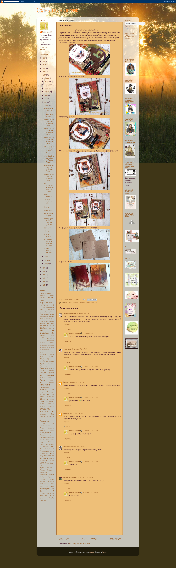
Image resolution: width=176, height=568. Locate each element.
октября (47, 85)
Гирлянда (42, 319)
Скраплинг (51, 442)
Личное (43, 373)
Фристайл (51, 477)
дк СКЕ (49, 326)
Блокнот (51, 312)
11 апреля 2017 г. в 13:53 (79, 349)
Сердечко (51, 437)
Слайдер (42, 444)
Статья (46, 453)
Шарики (46, 484)
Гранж (48, 319)
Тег (41, 463)
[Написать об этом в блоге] (90, 300)
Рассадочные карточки (47, 435)
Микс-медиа (68, 303)
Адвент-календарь (45, 293)
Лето (46, 368)
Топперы (47, 463)
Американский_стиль (46, 303)
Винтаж (52, 314)
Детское (42, 323)
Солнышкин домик (58, 10)
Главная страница (89, 539)
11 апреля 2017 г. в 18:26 (76, 382)
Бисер (46, 312)
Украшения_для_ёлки (46, 468)
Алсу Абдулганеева (69, 314)
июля (46, 95)
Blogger (104, 552)
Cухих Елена (67, 349)
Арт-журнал (44, 305)
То (43, 463)
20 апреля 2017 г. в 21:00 (90, 493)
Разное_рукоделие (45, 433)
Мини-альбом (44, 387)
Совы (96, 303)
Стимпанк (51, 456)
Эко (53, 489)
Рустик (47, 437)
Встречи (46, 316)
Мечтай (46, 231)
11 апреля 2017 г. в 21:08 (90, 398)
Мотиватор (43, 390)
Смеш (46, 444)
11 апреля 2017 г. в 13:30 (90, 333)
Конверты (51, 357)
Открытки (76, 303)
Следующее (63, 539)
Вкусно (42, 316)
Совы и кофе (48, 228)
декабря (47, 78)
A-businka (66, 447)
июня (46, 99)
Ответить (66, 325)
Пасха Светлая (48, 210)
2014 (44, 275)
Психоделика (51, 428)
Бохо (41, 314)
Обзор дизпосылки (47, 397)
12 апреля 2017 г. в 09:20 (75, 413)
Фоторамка (43, 472)
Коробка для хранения (47, 361)
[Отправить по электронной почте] (88, 300)
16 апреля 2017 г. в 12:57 (90, 462)
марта (47, 257)
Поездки (42, 428)
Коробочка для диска (47, 363)
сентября (48, 88)
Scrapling (51, 498)
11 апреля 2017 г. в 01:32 (84, 314)
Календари (43, 354)
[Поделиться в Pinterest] (96, 300)
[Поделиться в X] (92, 300)
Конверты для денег (47, 359)
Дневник (42, 343)
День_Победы (50, 321)
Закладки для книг (45, 345)
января (47, 264)
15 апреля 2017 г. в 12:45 (77, 447)
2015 (44, 271)
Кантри (52, 354)
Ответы (68, 330)
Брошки (46, 314)
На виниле (50, 392)
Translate (132, 28)
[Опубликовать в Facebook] (94, 300)
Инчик (52, 352)
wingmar (91, 552)
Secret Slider (43, 500)
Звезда (52, 345)
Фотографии (50, 470)
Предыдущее (115, 539)
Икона (52, 347)
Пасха (52, 414)
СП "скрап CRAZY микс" (47, 446)
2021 (44, 61)
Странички (44, 458)
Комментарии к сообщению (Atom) (79, 544)
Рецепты (42, 437)
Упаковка (42, 470)
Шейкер (52, 486)
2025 (44, 58)
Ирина (65, 413)
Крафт (42, 368)
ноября (47, 82)
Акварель (42, 295)
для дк (51, 328)
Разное (52, 430)
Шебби (52, 484)
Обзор (52, 394)
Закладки (51, 343)
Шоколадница (45, 489)
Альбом (42, 298)
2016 (44, 268)
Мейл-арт (51, 382)
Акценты (52, 295)
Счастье (51, 458)
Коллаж (42, 357)
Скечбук (47, 439)
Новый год (44, 394)
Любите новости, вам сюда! (48, 251)
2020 (44, 65)
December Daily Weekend (47, 493)
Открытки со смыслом (87, 303)
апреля (47, 106)
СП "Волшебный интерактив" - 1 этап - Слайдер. (48, 188)
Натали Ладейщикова (70, 477)
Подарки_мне (44, 421)
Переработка (44, 416)
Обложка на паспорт (47, 399)
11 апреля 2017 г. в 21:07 (90, 367)
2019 (44, 68)
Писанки (46, 207)
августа (47, 92)
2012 (44, 282)
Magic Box (43, 496)
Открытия (51, 406)
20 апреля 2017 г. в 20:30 (85, 477)
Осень (43, 404)
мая (46, 102)
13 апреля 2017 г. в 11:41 (90, 431)
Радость (42, 430)
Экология (42, 491)
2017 (44, 75)
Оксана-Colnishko (74, 333)
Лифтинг (51, 370)
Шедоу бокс (44, 486)
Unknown (66, 382)
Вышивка (51, 316)
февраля (47, 260)
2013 (44, 278)
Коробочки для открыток (47, 366)
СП (53, 444)
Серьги (42, 439)
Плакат (52, 419)
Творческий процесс (47, 460)
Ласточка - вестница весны (47, 202)
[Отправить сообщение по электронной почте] (83, 300)
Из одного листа (45, 347)
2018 (44, 72)
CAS (52, 491)
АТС (53, 305)
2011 (44, 285)
